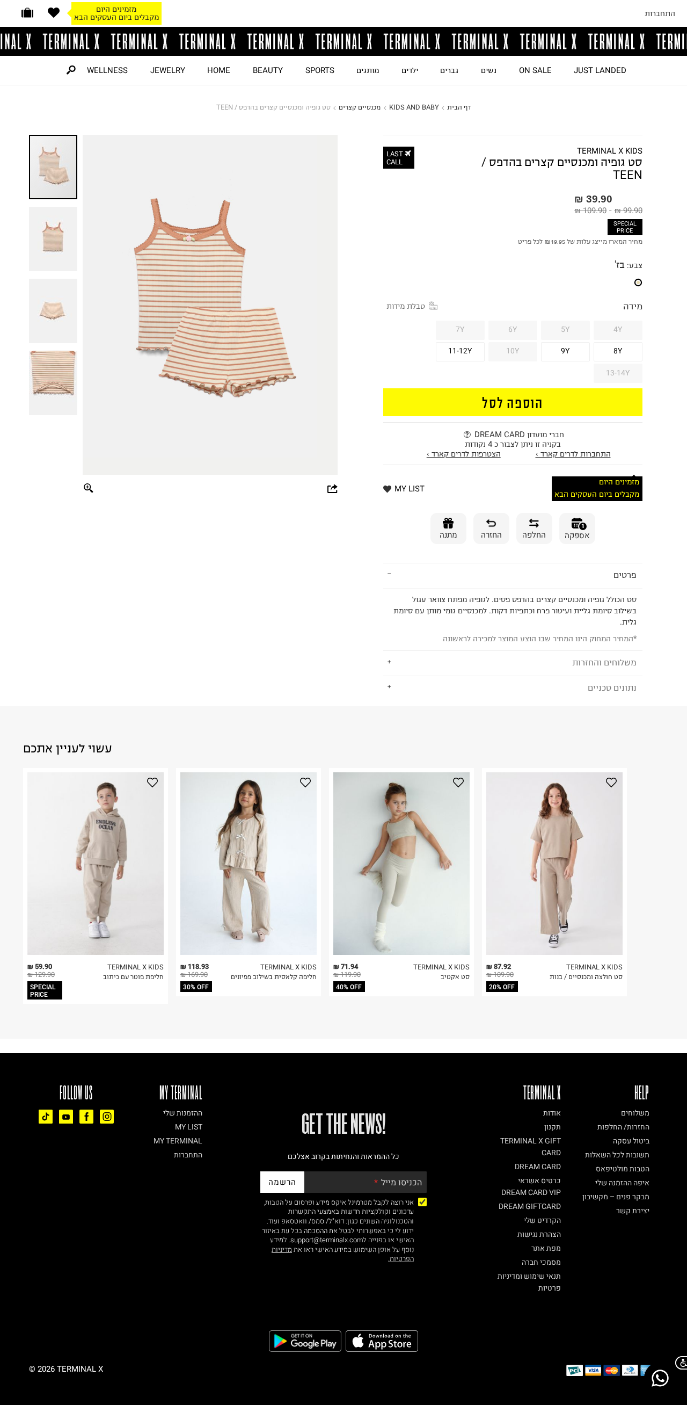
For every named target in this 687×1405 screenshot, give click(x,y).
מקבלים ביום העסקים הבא (116, 17)
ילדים (409, 70)
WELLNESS (107, 70)
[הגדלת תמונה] (88, 489)
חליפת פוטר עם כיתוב (133, 977)
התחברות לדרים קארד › (573, 454)
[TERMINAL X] (343, 41)
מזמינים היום (116, 9)
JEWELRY (167, 70)
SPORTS (319, 70)
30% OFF (196, 987)
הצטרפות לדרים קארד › (464, 454)
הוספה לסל (512, 402)
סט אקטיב (455, 977)
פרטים (625, 574)
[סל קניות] (27, 12)
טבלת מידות (405, 306)
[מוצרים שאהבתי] (53, 12)
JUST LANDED (600, 70)
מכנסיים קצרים (360, 107)
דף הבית (459, 107)
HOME (218, 70)
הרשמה (282, 1182)
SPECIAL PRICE (625, 227)
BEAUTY (268, 70)
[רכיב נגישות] (679, 1363)
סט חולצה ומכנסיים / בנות (586, 977)
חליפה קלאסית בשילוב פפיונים (274, 977)
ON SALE (535, 70)
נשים (488, 70)
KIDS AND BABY (414, 107)
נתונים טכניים (612, 687)
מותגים (367, 70)
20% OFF (502, 987)
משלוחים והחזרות (604, 662)
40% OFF (349, 987)
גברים (449, 70)
